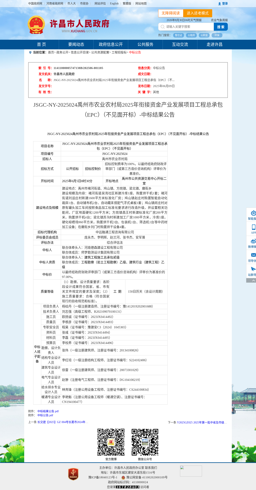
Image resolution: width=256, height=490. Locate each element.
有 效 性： (46, 92)
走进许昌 (215, 44)
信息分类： (145, 68)
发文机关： (46, 74)
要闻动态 (76, 44)
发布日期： (145, 86)
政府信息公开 (111, 44)
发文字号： (46, 86)
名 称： (46, 80)
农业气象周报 (219, 20)
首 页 (41, 44)
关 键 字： (145, 92)
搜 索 (220, 27)
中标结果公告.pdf (48, 411)
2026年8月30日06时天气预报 (184, 20)
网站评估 (100, 3)
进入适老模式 (198, 13)
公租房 (191, 35)
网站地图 (141, 3)
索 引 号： (46, 68)
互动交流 (180, 44)
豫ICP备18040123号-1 (102, 477)
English (114, 3)
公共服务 (145, 44)
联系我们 (151, 467)
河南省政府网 (54, 3)
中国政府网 (35, 3)
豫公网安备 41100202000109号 (147, 477)
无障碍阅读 (171, 13)
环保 (217, 35)
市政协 (84, 3)
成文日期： (145, 74)
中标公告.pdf (45, 415)
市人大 (71, 3)
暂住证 (178, 35)
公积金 (204, 35)
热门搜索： (165, 35)
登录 (225, 3)
